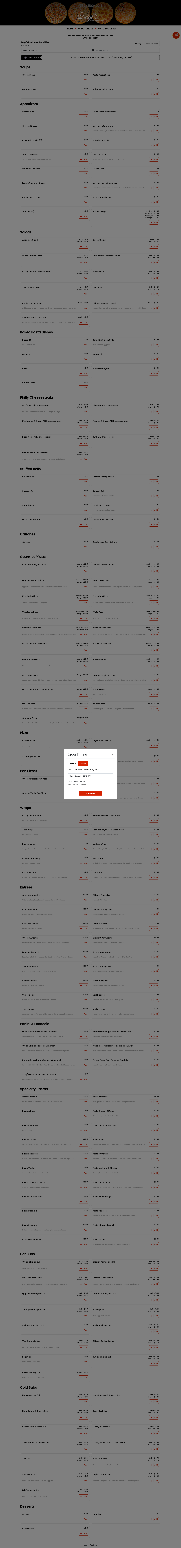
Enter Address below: (76, 782)
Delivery (82, 763)
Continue (90, 793)
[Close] (112, 754)
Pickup (73, 763)
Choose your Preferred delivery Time (83, 770)
